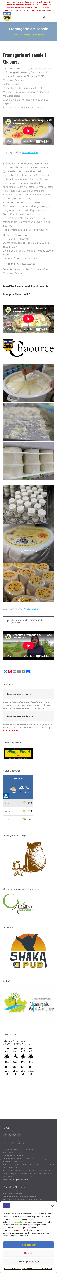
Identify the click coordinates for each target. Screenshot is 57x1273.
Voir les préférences (28, 1261)
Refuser (28, 1253)
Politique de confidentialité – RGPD (37, 1269)
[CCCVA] (28, 1022)
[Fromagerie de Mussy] (28, 876)
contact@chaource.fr (21, 708)
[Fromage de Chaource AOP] (28, 383)
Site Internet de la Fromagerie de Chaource (27, 621)
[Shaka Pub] (28, 968)
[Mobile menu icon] (51, 17)
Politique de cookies (12, 1269)
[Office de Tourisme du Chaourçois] (18, 915)
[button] (52, 1206)
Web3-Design (30, 152)
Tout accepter (28, 1244)
